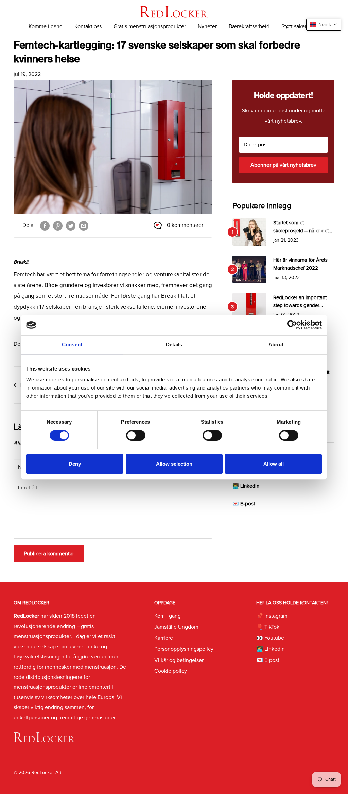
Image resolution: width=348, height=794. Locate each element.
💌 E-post (243, 504)
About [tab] (275, 344)
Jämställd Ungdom (176, 627)
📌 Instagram (272, 616)
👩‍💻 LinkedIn (245, 486)
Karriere (163, 638)
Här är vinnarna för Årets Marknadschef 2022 (300, 264)
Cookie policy (170, 671)
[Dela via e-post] (83, 225)
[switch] (135, 435)
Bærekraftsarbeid (249, 26)
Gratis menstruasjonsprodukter (150, 26)
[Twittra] (70, 225)
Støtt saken (294, 26)
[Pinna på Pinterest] (58, 225)
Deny (75, 464)
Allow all (273, 464)
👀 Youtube (270, 638)
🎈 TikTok (267, 627)
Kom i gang (167, 616)
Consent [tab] (72, 344)
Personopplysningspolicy (183, 649)
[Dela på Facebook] (45, 225)
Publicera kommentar (49, 553)
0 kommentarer (185, 225)
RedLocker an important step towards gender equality (300, 302)
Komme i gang (46, 26)
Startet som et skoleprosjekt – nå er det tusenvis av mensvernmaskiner (301, 227)
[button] (324, 24)
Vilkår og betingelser (179, 660)
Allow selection (174, 464)
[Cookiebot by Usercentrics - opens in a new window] (292, 325)
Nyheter (207, 26)
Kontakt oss (88, 26)
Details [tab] (174, 344)
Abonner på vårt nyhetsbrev (283, 165)
